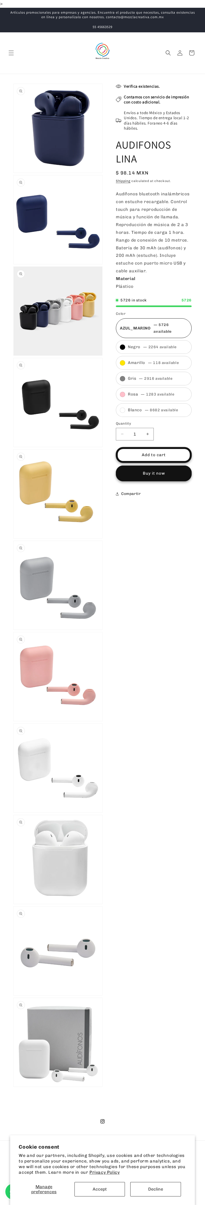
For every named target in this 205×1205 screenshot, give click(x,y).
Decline (155, 1189)
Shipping (123, 181)
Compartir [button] (131, 493)
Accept (100, 1189)
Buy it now (154, 473)
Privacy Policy (104, 1172)
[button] (11, 53)
